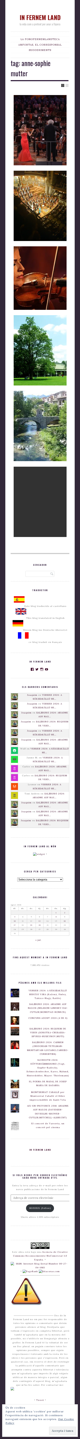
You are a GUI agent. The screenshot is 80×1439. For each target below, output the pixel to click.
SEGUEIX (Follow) (40, 1208)
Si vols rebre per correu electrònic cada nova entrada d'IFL (40, 1176)
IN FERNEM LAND (40, 17)
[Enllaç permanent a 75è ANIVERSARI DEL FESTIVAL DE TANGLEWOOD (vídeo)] (40, 350)
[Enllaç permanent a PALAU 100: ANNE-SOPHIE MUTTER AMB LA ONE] (40, 206)
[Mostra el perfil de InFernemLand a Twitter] (37, 669)
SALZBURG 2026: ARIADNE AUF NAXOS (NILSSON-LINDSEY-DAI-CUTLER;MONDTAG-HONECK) (48, 1008)
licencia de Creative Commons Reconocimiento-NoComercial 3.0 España (40, 1256)
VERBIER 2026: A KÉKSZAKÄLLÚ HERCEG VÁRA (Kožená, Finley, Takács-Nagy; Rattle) (48, 994)
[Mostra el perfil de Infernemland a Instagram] (42, 669)
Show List (66, 85)
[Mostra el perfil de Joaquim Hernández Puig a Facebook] (32, 669)
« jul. (38, 940)
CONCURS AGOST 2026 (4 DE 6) (47, 1018)
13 (40, 921)
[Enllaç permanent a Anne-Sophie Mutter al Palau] (40, 278)
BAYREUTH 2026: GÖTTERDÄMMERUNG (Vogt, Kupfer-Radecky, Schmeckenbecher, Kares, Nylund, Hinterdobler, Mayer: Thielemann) (47, 1068)
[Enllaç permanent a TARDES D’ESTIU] (40, 426)
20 (40, 925)
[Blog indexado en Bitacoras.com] (49, 1271)
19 (31, 925)
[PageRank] (30, 1271)
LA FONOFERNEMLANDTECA (40, 39)
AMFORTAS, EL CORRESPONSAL (40, 44)
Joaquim (32, 695)
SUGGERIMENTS (40, 50)
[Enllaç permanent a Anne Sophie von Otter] (40, 502)
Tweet (40, 1400)
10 (15, 921)
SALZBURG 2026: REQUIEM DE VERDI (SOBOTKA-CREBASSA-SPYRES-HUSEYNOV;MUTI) (47, 1032)
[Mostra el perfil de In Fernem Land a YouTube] (46, 669)
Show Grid (62, 85)
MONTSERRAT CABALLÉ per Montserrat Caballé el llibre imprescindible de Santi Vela (48, 1096)
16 (65, 921)
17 (15, 925)
